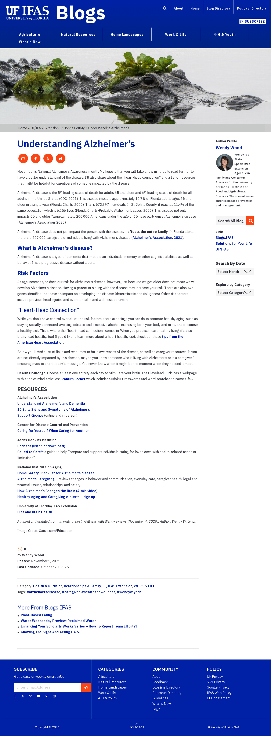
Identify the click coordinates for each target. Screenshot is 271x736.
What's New (161, 703)
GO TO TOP (137, 727)
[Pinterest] (30, 696)
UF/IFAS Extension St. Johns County (57, 128)
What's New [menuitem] (30, 42)
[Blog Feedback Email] (46, 696)
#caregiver (71, 592)
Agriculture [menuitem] (29, 34)
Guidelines (160, 698)
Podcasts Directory (166, 693)
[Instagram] (54, 696)
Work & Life (107, 693)
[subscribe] (86, 687)
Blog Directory (218, 8)
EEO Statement (219, 698)
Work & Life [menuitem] (176, 34)
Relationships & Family (82, 586)
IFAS (236, 727)
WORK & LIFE (144, 586)
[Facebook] (15, 696)
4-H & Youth (107, 698)
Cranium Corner (73, 379)
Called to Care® (30, 452)
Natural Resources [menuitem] (78, 34)
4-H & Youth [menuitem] (225, 34)
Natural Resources (112, 682)
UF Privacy (215, 676)
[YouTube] (38, 696)
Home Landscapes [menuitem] (127, 34)
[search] (250, 220)
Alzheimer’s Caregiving (36, 479)
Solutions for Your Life (234, 243)
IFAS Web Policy (219, 693)
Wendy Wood (229, 147)
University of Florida (220, 727)
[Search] (165, 9)
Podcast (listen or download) (41, 446)
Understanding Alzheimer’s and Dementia (51, 403)
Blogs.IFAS (225, 237)
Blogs (81, 12)
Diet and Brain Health (34, 512)
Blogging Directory (166, 687)
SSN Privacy (216, 682)
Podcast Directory (252, 8)
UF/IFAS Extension (117, 586)
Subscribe (255, 21)
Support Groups (30, 415)
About (179, 8)
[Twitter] (22, 696)
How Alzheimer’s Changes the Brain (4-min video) (57, 491)
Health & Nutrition (47, 586)
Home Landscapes (112, 687)
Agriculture (106, 676)
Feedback (160, 682)
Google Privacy (218, 687)
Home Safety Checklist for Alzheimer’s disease (56, 473)
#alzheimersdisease (43, 592)
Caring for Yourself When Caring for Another (53, 431)
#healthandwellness (98, 592)
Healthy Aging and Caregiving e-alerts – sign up (56, 497)
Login (156, 709)
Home (195, 8)
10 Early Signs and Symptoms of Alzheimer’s (53, 409)
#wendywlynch (129, 592)
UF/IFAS (222, 249)
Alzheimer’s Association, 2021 (157, 237)
